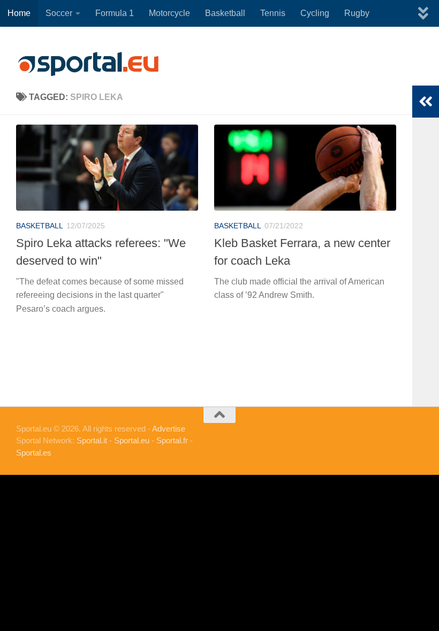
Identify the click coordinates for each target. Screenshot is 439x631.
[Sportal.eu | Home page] (88, 64)
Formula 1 (114, 13)
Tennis (272, 13)
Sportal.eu (131, 440)
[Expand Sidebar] (425, 102)
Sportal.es (33, 452)
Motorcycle (169, 13)
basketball (39, 225)
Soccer (59, 13)
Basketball (225, 13)
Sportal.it (92, 440)
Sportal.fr (172, 440)
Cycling (314, 13)
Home (19, 13)
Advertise (168, 428)
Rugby (356, 13)
